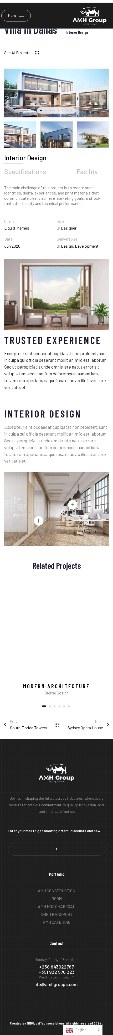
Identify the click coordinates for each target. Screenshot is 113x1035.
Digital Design (56, 692)
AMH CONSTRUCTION (56, 890)
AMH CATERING (56, 922)
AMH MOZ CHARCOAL (56, 906)
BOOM (57, 898)
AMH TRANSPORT (56, 914)
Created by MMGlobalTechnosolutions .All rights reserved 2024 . (56, 1023)
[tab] (25, 158)
